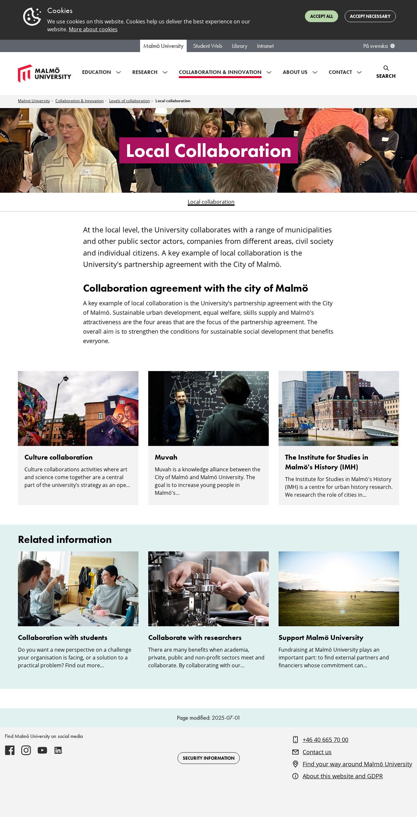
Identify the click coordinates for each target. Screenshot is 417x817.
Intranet (265, 46)
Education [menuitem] (96, 72)
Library (239, 46)
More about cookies (93, 29)
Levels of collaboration (129, 101)
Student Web (207, 46)
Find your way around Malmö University (357, 764)
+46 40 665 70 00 (325, 739)
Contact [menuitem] (340, 72)
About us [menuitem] (295, 72)
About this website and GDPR (343, 776)
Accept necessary (370, 16)
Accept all (321, 16)
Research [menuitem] (145, 72)
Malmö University (163, 46)
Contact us (317, 752)
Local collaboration (173, 101)
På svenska (375, 46)
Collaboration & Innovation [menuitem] (220, 72)
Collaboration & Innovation (79, 101)
